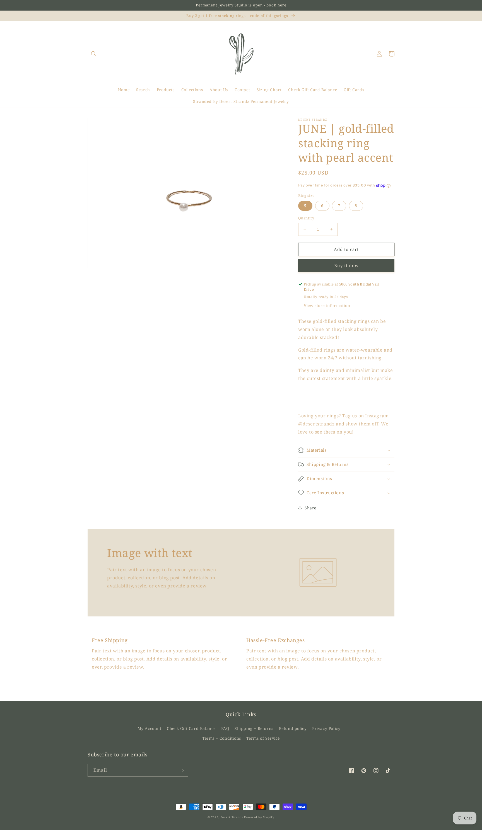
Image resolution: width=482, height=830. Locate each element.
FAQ (225, 728)
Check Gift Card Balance (191, 728)
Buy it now (346, 265)
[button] (94, 54)
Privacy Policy (326, 728)
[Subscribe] (181, 770)
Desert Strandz (232, 817)
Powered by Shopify (259, 817)
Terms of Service (263, 738)
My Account (150, 728)
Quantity (306, 218)
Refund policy (293, 728)
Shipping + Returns (254, 728)
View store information (327, 305)
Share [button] (310, 507)
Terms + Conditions (221, 738)
